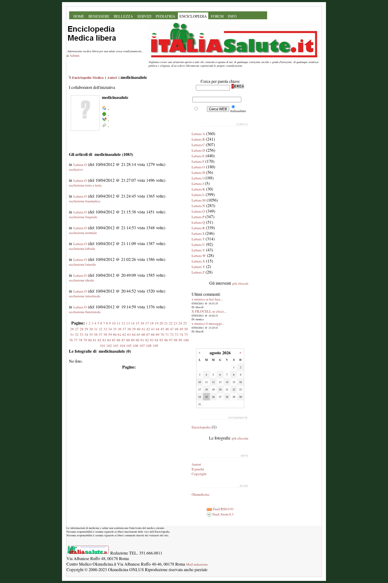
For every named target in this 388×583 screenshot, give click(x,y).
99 (180, 340)
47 (172, 329)
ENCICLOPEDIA (193, 16)
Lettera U (198, 244)
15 (137, 323)
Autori (112, 77)
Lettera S (198, 233)
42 (148, 329)
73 (176, 334)
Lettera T (198, 239)
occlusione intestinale (84, 296)
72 (172, 334)
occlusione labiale (82, 248)
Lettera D (198, 150)
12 (123, 323)
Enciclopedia (201, 427)
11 (118, 323)
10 (114, 323)
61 (119, 334)
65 (138, 334)
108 (149, 345)
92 (147, 340)
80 (90, 340)
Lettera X (198, 261)
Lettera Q (198, 222)
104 (122, 345)
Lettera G (198, 167)
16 (142, 323)
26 (72, 329)
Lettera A (198, 133)
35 (115, 329)
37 (124, 329)
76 (71, 340)
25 (185, 323)
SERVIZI (144, 16)
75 (186, 334)
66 (143, 334)
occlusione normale (83, 232)
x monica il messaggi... (208, 323)
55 (91, 334)
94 (156, 340)
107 (142, 345)
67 (148, 334)
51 (72, 334)
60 (115, 334)
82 (99, 340)
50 (186, 329)
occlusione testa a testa (85, 185)
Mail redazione (197, 564)
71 (167, 334)
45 (162, 329)
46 (167, 329)
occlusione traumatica (84, 201)
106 (135, 345)
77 (76, 340)
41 (143, 329)
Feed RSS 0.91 (223, 508)
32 (100, 329)
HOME (78, 16)
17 (147, 323)
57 (100, 334)
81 (95, 340)
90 (137, 340)
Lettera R (198, 228)
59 (110, 334)
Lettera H (198, 172)
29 (86, 329)
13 (128, 323)
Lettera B (198, 139)
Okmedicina (200, 494)
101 (102, 345)
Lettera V (198, 250)
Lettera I (198, 178)
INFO (232, 16)
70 (162, 334)
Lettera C (198, 144)
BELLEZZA (123, 16)
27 (77, 329)
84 (109, 340)
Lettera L (198, 194)
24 (180, 323)
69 (157, 334)
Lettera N (198, 205)
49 (181, 329)
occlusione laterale (82, 264)
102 (109, 345)
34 (110, 329)
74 (181, 334)
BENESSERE (99, 16)
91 (142, 340)
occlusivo (76, 169)
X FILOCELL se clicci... (209, 311)
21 (166, 323)
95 (161, 340)
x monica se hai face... (207, 299)
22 (171, 323)
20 (161, 323)
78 (80, 340)
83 (104, 340)
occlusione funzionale (85, 311)
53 (81, 334)
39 (134, 329)
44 (157, 329)
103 (116, 345)
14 (133, 323)
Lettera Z (198, 272)
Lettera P (198, 216)
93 (152, 340)
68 (153, 334)
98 (175, 340)
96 (166, 340)
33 (105, 329)
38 (129, 329)
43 (153, 329)
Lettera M (199, 200)
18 (152, 323)
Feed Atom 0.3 (223, 514)
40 (138, 329)
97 (171, 340)
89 (133, 340)
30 (91, 329)
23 (175, 323)
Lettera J (198, 183)
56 (96, 334)
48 (176, 329)
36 (119, 329)
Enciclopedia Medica (88, 77)
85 (114, 340)
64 (134, 334)
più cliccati (240, 283)
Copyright (199, 473)
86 (118, 340)
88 (128, 340)
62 (124, 334)
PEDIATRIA (165, 16)
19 (156, 323)
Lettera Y (198, 266)
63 (129, 334)
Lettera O (80, 164)
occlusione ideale (81, 280)
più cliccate (240, 438)
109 (155, 345)
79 (85, 340)
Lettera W (199, 255)
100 (186, 340)
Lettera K (198, 189)
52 (77, 334)
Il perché (198, 469)
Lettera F (198, 161)
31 (96, 329)
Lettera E (198, 156)
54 (86, 334)
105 (129, 345)
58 (105, 334)
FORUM (217, 16)
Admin (74, 55)
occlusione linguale (83, 216)
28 (81, 329)
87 (123, 340)
